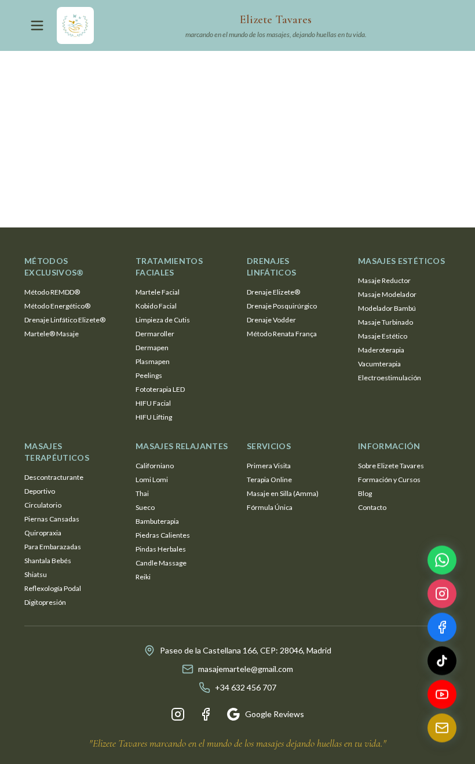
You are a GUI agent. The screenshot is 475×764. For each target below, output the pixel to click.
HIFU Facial (153, 403)
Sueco (145, 507)
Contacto (372, 507)
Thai (142, 493)
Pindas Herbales (161, 549)
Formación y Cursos (389, 479)
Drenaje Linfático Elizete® (64, 319)
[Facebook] (206, 714)
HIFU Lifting (154, 417)
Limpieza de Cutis (163, 319)
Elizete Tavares (276, 20)
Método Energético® (57, 306)
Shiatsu (35, 574)
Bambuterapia (157, 521)
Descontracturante (53, 477)
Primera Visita (269, 465)
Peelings (149, 375)
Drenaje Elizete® (273, 292)
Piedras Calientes (163, 535)
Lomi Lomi (152, 479)
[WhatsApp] (441, 562)
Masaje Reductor (384, 280)
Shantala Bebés (47, 560)
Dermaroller (155, 333)
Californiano (155, 465)
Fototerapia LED (160, 389)
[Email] (441, 729)
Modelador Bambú (387, 308)
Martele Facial (158, 292)
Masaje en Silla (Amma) (283, 493)
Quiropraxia (42, 532)
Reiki (143, 576)
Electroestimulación (389, 377)
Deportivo (39, 491)
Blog (365, 493)
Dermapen (152, 347)
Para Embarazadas (52, 546)
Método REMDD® (52, 292)
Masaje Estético (382, 336)
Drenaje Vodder (271, 319)
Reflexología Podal (52, 588)
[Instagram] (178, 714)
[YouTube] (441, 696)
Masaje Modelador (387, 294)
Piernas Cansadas (51, 519)
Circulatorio (42, 505)
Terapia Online (269, 479)
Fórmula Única (270, 507)
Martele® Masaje (51, 333)
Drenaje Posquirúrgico (282, 306)
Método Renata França (282, 333)
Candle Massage (161, 563)
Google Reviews (274, 714)
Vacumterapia (379, 363)
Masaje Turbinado (385, 322)
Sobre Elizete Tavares (391, 465)
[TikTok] (441, 662)
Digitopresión (45, 602)
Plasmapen (153, 361)
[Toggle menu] (37, 25)
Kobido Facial (156, 306)
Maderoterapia (381, 350)
